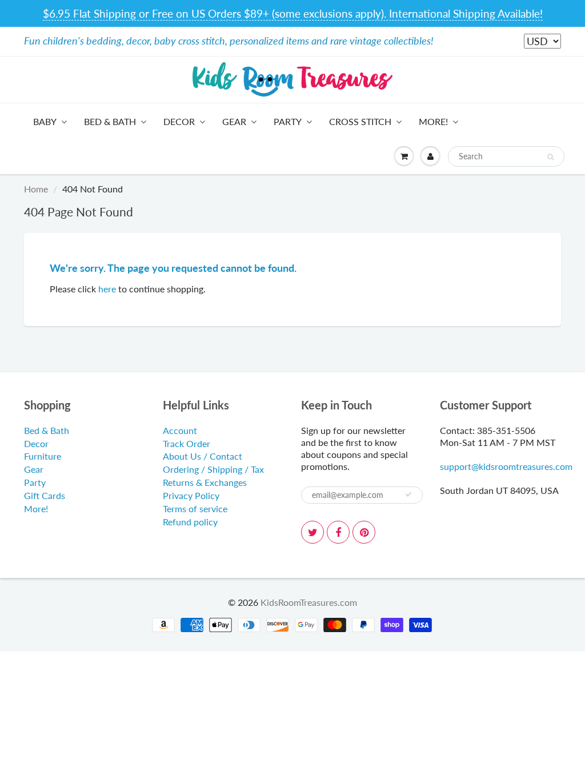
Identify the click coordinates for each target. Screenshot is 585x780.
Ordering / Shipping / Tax (213, 469)
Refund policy (190, 521)
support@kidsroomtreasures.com (506, 466)
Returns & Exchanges (205, 482)
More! (433, 121)
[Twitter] (312, 532)
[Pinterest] (363, 532)
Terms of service (195, 508)
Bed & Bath (110, 121)
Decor (179, 121)
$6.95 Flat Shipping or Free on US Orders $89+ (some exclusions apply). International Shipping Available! (293, 13)
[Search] (550, 157)
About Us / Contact (202, 456)
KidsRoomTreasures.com (309, 602)
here (107, 288)
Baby (45, 121)
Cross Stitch (360, 121)
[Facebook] (338, 532)
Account (180, 430)
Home (36, 188)
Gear (234, 121)
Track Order (186, 443)
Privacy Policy (191, 495)
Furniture (42, 456)
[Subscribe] (408, 494)
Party (288, 121)
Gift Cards (44, 495)
